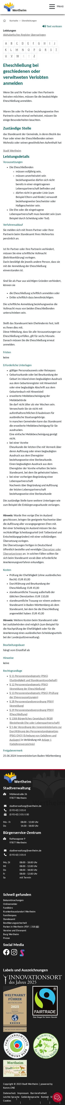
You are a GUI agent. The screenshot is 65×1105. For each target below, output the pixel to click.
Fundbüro (8, 908)
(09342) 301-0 (17, 810)
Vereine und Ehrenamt (14, 930)
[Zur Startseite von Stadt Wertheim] (15, 7)
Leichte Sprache (11, 1097)
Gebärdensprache (30, 1097)
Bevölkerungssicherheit (15, 923)
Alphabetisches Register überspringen (24, 35)
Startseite (13, 21)
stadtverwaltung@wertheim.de (25, 806)
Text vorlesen (54, 26)
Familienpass (9, 915)
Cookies (7, 1101)
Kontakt (45, 1097)
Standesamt (9, 919)
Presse (6, 938)
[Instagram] (14, 952)
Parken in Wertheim (21, 927)
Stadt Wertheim (12, 150)
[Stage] (22, 953)
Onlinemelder (10, 904)
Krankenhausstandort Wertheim (19, 912)
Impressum (23, 1093)
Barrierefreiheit (38, 1093)
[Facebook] (6, 952)
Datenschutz (9, 1093)
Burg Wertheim (11, 934)
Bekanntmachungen (13, 900)
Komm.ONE (9, 1088)
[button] (55, 6)
